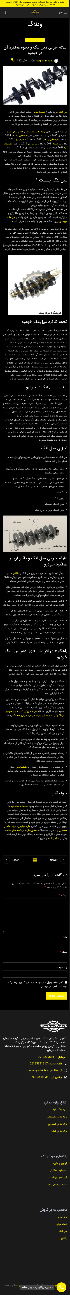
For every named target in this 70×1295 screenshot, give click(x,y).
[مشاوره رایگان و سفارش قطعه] (61, 1287)
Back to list (35, 860)
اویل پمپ (62, 1217)
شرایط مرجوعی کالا (57, 1185)
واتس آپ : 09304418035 (46, 1077)
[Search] (4, 12)
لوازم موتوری (24, 826)
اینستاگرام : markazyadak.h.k (44, 1070)
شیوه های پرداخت (58, 1177)
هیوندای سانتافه (19, 136)
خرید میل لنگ (14, 830)
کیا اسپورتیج (22, 140)
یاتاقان (16, 573)
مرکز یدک (55, 838)
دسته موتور (61, 1224)
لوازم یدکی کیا (16, 132)
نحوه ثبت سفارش (58, 1170)
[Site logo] (35, 12)
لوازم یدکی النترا (59, 1131)
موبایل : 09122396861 (52, 1057)
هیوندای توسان (51, 140)
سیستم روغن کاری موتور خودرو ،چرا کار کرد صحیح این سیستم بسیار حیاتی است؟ (35, 713)
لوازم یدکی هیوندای (35, 132)
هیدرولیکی (21, 767)
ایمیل (63, 952)
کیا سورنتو (33, 144)
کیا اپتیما (57, 144)
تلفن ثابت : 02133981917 (46, 1063)
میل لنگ (63, 112)
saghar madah (44, 61)
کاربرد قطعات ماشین (35, 40)
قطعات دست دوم (19, 806)
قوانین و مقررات (59, 1163)
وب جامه (19, 1285)
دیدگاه (63, 895)
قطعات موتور (39, 112)
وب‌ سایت (62, 967)
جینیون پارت (31, 830)
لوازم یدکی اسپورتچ (57, 1124)
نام (64, 937)
